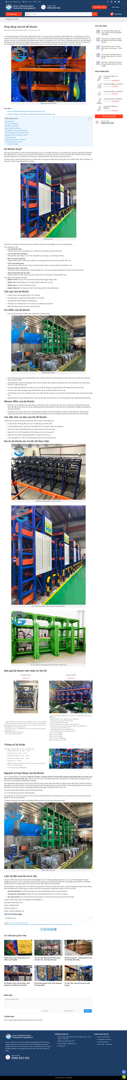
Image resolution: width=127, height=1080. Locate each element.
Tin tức (16, 19)
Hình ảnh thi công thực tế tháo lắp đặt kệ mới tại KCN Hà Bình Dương (111, 40)
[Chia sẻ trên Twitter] (45, 929)
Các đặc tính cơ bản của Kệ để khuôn (16, 130)
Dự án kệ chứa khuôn (22, 923)
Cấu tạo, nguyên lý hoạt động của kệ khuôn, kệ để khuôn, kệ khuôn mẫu (31, 114)
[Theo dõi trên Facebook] (108, 2)
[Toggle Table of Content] (88, 118)
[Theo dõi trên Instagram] (112, 2)
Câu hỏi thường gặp (12, 144)
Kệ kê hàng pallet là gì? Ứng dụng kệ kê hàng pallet (48, 984)
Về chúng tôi (61, 1046)
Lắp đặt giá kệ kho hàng (65, 924)
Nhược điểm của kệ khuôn (13, 128)
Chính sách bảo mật (103, 1037)
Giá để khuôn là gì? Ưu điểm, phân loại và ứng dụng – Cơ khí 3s (111, 48)
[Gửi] (95, 14)
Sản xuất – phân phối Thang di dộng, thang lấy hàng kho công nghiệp (111, 64)
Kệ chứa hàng (33, 924)
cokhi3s (69, 44)
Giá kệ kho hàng (13, 924)
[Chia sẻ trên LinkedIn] (55, 929)
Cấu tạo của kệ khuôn (11, 123)
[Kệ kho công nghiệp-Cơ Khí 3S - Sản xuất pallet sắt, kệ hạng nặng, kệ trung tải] (21, 7)
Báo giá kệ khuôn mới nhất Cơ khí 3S (16, 135)
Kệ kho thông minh (43, 924)
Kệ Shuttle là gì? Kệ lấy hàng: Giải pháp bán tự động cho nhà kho (17, 984)
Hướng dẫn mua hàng (103, 1039)
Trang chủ (9, 19)
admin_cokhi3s (23, 30)
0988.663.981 (54, 8)
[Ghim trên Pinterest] (51, 929)
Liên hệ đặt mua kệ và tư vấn (13, 141)
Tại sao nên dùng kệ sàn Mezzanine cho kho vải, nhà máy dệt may (47, 959)
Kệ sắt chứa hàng (54, 924)
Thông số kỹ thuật (10, 137)
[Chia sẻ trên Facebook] (41, 929)
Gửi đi (87, 1011)
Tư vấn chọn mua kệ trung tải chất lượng (77, 984)
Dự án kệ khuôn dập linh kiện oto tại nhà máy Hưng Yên (26, 111)
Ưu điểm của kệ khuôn (12, 126)
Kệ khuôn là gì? (9, 121)
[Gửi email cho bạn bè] (48, 929)
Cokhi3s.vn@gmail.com (69, 1043)
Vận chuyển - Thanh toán (104, 1044)
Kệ (5, 36)
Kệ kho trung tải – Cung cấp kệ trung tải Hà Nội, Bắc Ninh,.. (78, 959)
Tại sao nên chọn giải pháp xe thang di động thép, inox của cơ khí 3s (111, 56)
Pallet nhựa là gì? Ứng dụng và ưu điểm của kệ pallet (17, 959)
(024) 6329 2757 (70, 1041)
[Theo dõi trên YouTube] (119, 2)
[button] (14, 14)
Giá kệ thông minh (24, 924)
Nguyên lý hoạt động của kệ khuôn (15, 139)
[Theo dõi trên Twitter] (115, 2)
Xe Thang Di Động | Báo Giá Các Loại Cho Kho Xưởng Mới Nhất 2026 (111, 32)
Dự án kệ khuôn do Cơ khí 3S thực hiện (17, 132)
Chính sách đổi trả (102, 1042)
